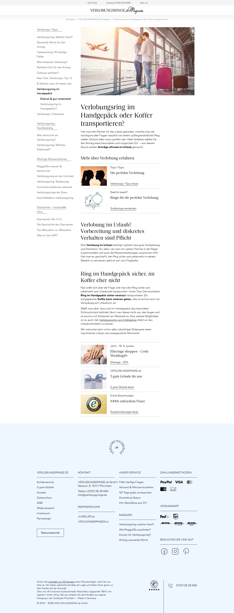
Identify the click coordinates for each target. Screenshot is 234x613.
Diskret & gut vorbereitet (55, 98)
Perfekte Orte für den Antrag (54, 67)
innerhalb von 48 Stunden (61, 582)
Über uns (144, 3)
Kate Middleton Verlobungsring (55, 197)
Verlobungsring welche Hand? (136, 524)
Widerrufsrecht (45, 508)
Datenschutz (44, 497)
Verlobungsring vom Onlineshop (118, 319)
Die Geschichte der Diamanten (55, 224)
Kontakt (41, 492)
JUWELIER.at (86, 516)
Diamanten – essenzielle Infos (51, 209)
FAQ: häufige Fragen (131, 482)
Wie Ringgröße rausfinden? (135, 529)
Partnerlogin (44, 518)
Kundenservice (45, 482)
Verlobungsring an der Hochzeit (55, 176)
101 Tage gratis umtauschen (135, 492)
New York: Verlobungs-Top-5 (54, 78)
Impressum (43, 513)
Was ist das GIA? (47, 235)
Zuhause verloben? (48, 72)
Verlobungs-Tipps (47, 29)
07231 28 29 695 (186, 585)
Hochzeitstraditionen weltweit (54, 187)
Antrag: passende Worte (133, 539)
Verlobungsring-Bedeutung (53, 181)
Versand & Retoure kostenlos (136, 487)
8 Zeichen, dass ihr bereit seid (54, 83)
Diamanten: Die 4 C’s (49, 219)
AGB (40, 502)
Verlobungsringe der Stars (52, 192)
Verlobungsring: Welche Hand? (55, 37)
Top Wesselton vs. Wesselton (54, 230)
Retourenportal (50, 532)
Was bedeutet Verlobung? (52, 62)
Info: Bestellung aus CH (133, 502)
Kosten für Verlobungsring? (135, 534)
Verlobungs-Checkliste (50, 114)
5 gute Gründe (45, 487)
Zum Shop (92, 3)
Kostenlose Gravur (130, 497)
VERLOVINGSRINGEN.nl (93, 521)
